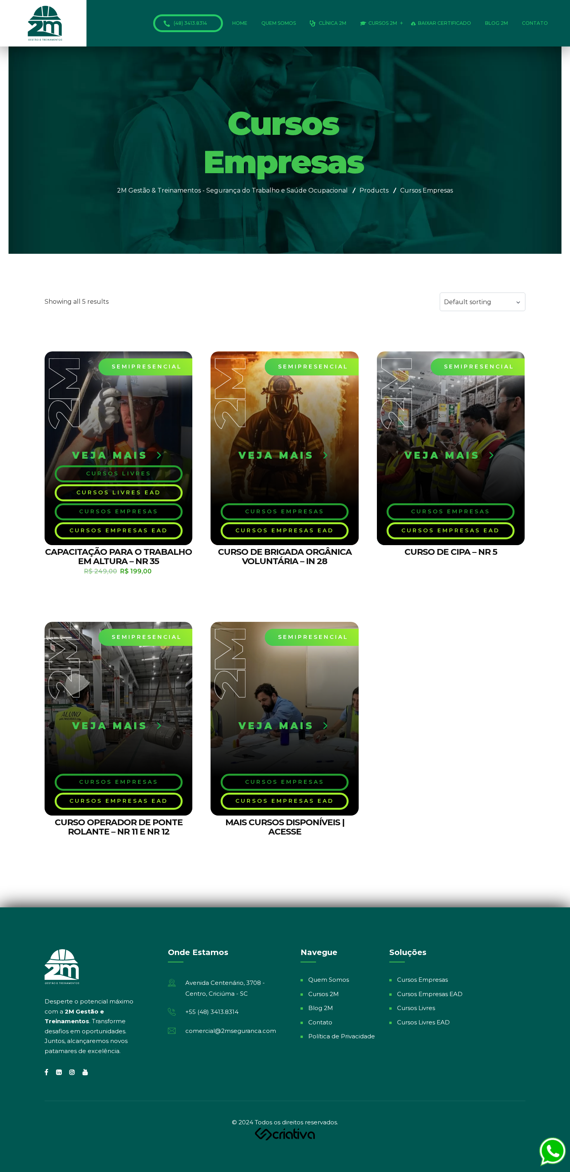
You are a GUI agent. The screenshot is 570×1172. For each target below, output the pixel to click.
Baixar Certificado (444, 23)
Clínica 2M (332, 23)
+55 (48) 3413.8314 (211, 1011)
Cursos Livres (416, 1008)
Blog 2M (496, 23)
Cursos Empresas (422, 979)
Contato (535, 23)
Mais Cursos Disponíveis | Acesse (284, 827)
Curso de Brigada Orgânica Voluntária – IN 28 (285, 556)
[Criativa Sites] (285, 1133)
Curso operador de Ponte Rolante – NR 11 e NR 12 (119, 827)
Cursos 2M (382, 23)
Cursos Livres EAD (423, 1022)
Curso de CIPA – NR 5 (450, 552)
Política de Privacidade (341, 1036)
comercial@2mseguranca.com (230, 1030)
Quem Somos (278, 23)
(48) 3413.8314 (190, 23)
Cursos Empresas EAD (430, 994)
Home (239, 23)
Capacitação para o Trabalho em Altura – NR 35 (118, 556)
